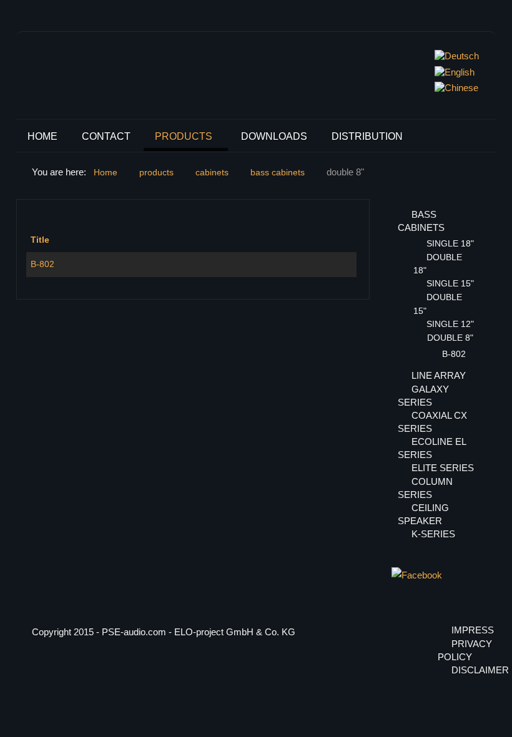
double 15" (437, 303)
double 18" (437, 263)
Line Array (438, 375)
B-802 (42, 264)
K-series (433, 534)
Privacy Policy (459, 650)
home (42, 136)
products (183, 136)
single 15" (450, 283)
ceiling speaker (423, 514)
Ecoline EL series (432, 448)
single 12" (450, 324)
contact (106, 136)
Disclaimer (465, 670)
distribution (367, 136)
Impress (465, 630)
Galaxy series (423, 396)
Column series (425, 488)
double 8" (450, 338)
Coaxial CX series (432, 422)
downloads (274, 136)
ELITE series (442, 467)
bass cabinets (421, 221)
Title (40, 240)
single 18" (450, 243)
